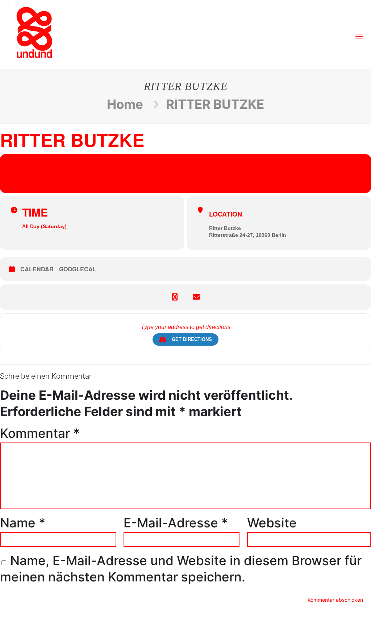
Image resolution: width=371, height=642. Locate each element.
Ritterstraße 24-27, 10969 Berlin (247, 235)
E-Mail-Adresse (176, 522)
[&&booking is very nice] (34, 32)
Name (22, 522)
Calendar (37, 269)
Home (125, 104)
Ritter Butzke (225, 228)
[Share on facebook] (175, 297)
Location (225, 214)
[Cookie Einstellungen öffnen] (16, 630)
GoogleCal (77, 269)
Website (272, 522)
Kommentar (40, 433)
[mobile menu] (359, 32)
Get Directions (192, 339)
